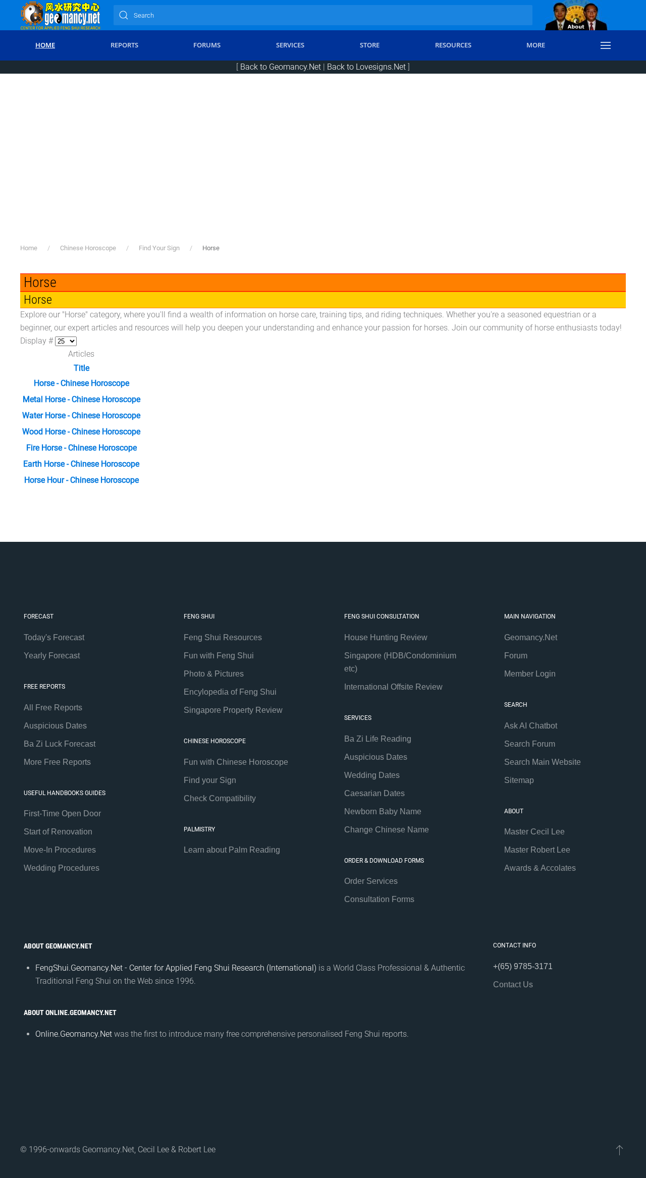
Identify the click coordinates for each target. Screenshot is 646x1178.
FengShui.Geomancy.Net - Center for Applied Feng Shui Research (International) (175, 968)
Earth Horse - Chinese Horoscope (81, 464)
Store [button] (370, 44)
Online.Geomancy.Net (73, 1034)
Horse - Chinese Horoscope (81, 383)
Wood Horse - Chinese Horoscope (81, 431)
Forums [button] (207, 44)
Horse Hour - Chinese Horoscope (81, 480)
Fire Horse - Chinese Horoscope (81, 448)
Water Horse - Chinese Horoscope (81, 415)
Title (81, 368)
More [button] (535, 44)
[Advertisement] (323, 167)
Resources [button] (453, 44)
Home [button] (45, 44)
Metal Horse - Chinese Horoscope (81, 399)
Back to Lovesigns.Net (366, 67)
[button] (605, 45)
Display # (37, 341)
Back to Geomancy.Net (280, 67)
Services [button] (290, 44)
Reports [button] (124, 44)
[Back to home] (60, 15)
